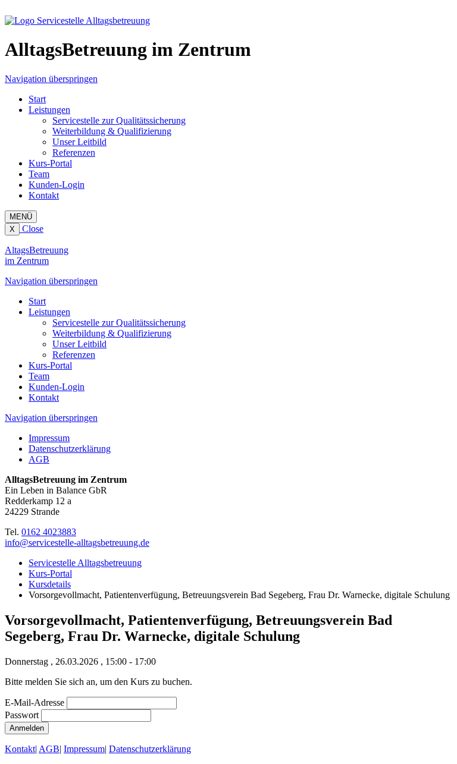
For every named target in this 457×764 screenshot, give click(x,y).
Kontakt (44, 195)
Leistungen (49, 110)
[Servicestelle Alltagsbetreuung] (77, 20)
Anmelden (27, 728)
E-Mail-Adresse (34, 702)
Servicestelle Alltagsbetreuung (85, 563)
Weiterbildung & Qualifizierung (111, 131)
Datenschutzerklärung (70, 449)
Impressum (49, 438)
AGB (39, 459)
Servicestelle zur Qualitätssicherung (119, 120)
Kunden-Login (56, 185)
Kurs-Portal (50, 163)
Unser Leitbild (79, 142)
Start (37, 99)
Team (39, 174)
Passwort (22, 715)
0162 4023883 (48, 532)
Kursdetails (50, 584)
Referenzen (73, 152)
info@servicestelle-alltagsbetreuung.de (77, 542)
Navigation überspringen (51, 79)
